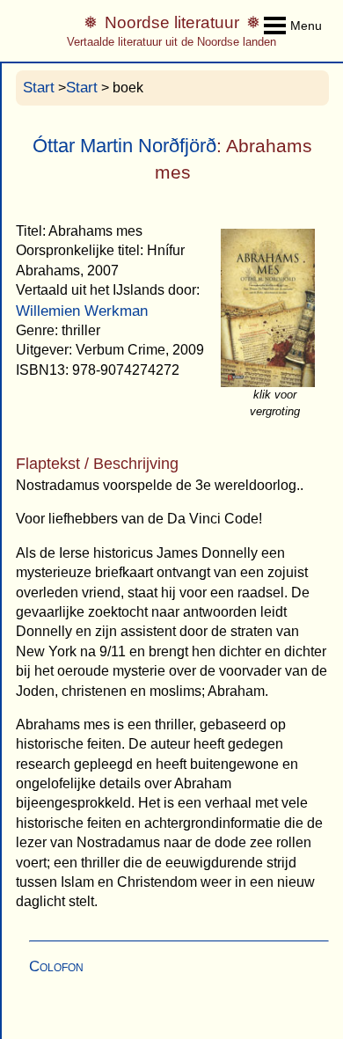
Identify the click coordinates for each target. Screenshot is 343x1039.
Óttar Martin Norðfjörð (124, 146)
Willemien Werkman (82, 311)
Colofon (56, 966)
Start (39, 87)
